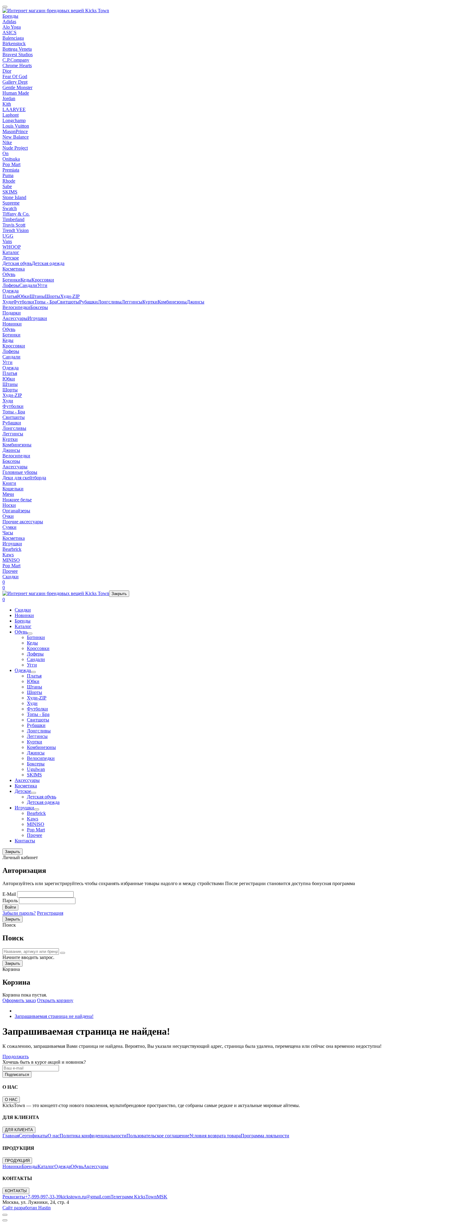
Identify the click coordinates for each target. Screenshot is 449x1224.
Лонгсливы (110, 301)
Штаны (37, 296)
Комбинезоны (172, 301)
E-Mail (9, 894)
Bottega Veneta (17, 49)
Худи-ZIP (70, 296)
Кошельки (13, 488)
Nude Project (15, 148)
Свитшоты (68, 301)
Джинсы (195, 301)
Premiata (10, 170)
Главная (10, 1135)
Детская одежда (48, 263)
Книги (9, 483)
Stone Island (14, 197)
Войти (10, 907)
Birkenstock (14, 43)
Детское (10, 257)
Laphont (10, 115)
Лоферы (10, 285)
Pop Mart (11, 164)
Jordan (8, 98)
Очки (8, 516)
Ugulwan (36, 769)
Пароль (10, 900)
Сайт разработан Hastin (26, 1207)
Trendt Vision (15, 230)
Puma (7, 175)
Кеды (25, 279)
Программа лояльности (265, 1135)
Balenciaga (13, 38)
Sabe (7, 186)
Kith (6, 104)
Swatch (9, 208)
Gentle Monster (17, 87)
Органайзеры (16, 510)
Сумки (9, 527)
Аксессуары (14, 318)
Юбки (23, 296)
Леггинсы (132, 301)
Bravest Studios (17, 54)
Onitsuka (11, 159)
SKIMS (9, 191)
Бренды (10, 16)
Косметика (13, 268)
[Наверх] (4, 1215)
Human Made (15, 93)
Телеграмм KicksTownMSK (139, 1196)
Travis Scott (13, 224)
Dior (6, 71)
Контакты (25, 840)
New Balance (15, 137)
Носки (9, 505)
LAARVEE (14, 109)
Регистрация (50, 913)
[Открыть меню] (4, 7)
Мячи (8, 494)
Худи (7, 301)
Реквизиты (13, 1196)
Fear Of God (14, 76)
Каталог (10, 252)
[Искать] (62, 953)
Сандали (28, 285)
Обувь (8, 274)
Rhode (8, 180)
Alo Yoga (11, 27)
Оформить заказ (19, 1000)
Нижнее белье (17, 499)
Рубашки (88, 301)
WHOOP (11, 246)
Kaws (8, 554)
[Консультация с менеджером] (4, 1220)
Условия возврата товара (215, 1135)
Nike (7, 142)
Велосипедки (16, 307)
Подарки (11, 312)
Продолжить (15, 1056)
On (5, 153)
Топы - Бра (45, 301)
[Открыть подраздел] (29, 633)
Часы (7, 532)
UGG (7, 235)
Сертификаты (33, 1135)
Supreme (11, 202)
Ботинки (11, 279)
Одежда (10, 290)
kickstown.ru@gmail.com (86, 1196)
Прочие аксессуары (22, 521)
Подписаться (17, 1074)
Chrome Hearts (17, 65)
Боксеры (39, 307)
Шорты (52, 296)
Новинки (12, 323)
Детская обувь (17, 263)
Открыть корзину (55, 1000)
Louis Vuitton (15, 126)
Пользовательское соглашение (157, 1135)
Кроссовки (42, 279)
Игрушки (37, 318)
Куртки (150, 301)
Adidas (9, 21)
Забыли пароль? (19, 913)
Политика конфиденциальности (93, 1135)
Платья (9, 296)
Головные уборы (19, 472)
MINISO (11, 560)
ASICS (9, 32)
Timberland (13, 219)
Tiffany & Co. (16, 213)
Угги (42, 285)
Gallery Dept (14, 82)
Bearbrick (11, 549)
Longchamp (14, 120)
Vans (7, 241)
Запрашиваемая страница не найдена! (54, 1016)
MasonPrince (15, 131)
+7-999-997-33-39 (43, 1196)
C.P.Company (15, 60)
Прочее (10, 571)
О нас (54, 1135)
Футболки (23, 301)
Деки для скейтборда (24, 477)
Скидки (10, 576)
